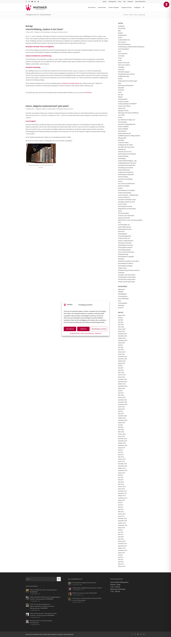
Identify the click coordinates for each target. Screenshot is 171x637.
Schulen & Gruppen (123, 101)
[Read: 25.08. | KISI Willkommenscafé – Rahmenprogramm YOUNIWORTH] (27, 591)
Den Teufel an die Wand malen (126, 183)
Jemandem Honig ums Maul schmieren (128, 270)
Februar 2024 (121, 375)
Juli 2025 (120, 345)
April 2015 (121, 562)
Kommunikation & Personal (125, 245)
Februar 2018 (121, 486)
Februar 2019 (121, 459)
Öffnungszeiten (112, 1)
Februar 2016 (121, 541)
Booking (120, 33)
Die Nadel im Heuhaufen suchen (127, 199)
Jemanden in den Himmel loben (126, 275)
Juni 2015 (120, 557)
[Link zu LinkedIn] (35, 1)
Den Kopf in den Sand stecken (126, 147)
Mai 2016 (120, 534)
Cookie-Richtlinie (75, 333)
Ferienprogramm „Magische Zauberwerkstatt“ (84, 582)
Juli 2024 (120, 365)
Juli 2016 (120, 530)
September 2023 (122, 386)
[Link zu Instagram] (29, 1)
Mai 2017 (120, 507)
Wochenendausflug (123, 213)
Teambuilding (121, 158)
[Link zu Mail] (38, 1)
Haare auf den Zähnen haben (126, 252)
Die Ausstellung (122, 122)
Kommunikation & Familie (125, 206)
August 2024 (121, 363)
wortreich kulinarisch (124, 197)
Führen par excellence (124, 65)
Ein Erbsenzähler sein (124, 225)
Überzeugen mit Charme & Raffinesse (128, 113)
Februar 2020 (121, 434)
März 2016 (121, 539)
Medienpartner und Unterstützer (127, 209)
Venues (120, 117)
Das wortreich (122, 42)
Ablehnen (83, 329)
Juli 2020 (120, 425)
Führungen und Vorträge (125, 243)
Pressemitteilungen (45, 32)
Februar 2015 (121, 566)
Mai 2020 (120, 427)
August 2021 (121, 409)
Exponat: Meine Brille (124, 170)
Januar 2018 (121, 489)
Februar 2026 (121, 329)
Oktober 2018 (122, 468)
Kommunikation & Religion (125, 266)
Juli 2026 (120, 318)
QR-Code (120, 95)
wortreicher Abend (123, 142)
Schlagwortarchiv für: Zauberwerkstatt (38, 15)
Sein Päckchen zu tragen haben (126, 279)
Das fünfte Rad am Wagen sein (126, 120)
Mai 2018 (120, 480)
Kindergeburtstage (123, 254)
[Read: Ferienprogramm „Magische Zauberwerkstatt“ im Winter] (70, 589)
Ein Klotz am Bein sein (124, 238)
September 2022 (122, 404)
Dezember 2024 (122, 356)
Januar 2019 (121, 461)
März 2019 (121, 457)
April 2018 (121, 482)
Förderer (120, 188)
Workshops (60, 32)
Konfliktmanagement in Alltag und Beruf (129, 136)
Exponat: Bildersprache (124, 227)
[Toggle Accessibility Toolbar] (166, 4)
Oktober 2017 (122, 495)
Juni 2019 (120, 452)
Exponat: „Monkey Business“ (126, 241)
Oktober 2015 (122, 548)
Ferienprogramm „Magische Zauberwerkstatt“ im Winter (87, 588)
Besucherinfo (121, 28)
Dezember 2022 (122, 400)
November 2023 (122, 381)
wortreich (65, 32)
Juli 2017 (120, 502)
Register (120, 97)
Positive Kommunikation (124, 193)
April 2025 (121, 349)
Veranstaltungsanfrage (124, 250)
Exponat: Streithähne (124, 186)
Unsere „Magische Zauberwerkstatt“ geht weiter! (47, 106)
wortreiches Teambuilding (125, 179)
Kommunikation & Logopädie (126, 256)
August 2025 (121, 343)
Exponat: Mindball (123, 129)
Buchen (120, 37)
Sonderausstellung (123, 156)
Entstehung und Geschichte (125, 168)
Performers (121, 90)
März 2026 (121, 327)
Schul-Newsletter (123, 99)
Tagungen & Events (123, 110)
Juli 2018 (120, 475)
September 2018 (122, 470)
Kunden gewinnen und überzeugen (127, 81)
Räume (120, 211)
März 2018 (121, 484)
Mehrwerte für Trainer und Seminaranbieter (130, 220)
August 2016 (121, 528)
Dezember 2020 (122, 416)
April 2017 (121, 509)
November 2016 (122, 521)
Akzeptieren (70, 329)
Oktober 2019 (122, 443)
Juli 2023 (120, 391)
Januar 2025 (121, 354)
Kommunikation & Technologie (126, 190)
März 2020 (121, 432)
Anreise (120, 181)
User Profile (121, 115)
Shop (119, 222)
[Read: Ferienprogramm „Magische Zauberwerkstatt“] (70, 583)
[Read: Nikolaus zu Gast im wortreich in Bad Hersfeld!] (70, 594)
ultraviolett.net (54, 634)
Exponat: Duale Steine (124, 218)
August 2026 (121, 315)
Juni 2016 (120, 532)
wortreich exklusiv (123, 177)
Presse (119, 1)
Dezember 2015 (122, 543)
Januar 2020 (121, 436)
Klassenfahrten (122, 131)
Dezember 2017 (122, 491)
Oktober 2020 (122, 418)
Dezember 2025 (122, 334)
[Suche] (143, 7)
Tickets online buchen (140, 1)
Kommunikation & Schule (125, 229)
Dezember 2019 (122, 438)
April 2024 (121, 370)
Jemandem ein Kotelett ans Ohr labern (128, 261)
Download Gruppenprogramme (126, 124)
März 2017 (121, 512)
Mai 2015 (120, 559)
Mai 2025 (120, 347)
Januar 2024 (121, 377)
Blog (124, 1)
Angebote (44, 109)
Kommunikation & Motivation (126, 174)
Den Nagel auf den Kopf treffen (126, 165)
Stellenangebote (122, 234)
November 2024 (122, 359)
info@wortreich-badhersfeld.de (70, 83)
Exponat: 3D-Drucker (124, 63)
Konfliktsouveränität (123, 76)
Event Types (121, 56)
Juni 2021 (120, 411)
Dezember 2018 (122, 464)
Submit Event (121, 108)
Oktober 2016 (122, 523)
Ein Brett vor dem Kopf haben (126, 215)
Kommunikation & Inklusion (125, 263)
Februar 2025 (121, 352)
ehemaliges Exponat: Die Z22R (126, 202)
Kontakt (105, 1)
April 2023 (121, 393)
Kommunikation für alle (124, 133)
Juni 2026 (120, 320)
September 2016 (122, 525)
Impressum (98, 333)
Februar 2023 (121, 397)
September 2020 (122, 420)
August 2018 (121, 473)
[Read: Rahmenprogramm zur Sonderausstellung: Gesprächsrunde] (27, 621)
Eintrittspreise (122, 149)
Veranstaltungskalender (124, 236)
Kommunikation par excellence (126, 74)
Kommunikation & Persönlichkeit (127, 154)
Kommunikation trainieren (125, 247)
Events (120, 58)
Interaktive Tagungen (124, 72)
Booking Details (122, 35)
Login (119, 83)
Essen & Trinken (122, 204)
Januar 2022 (121, 407)
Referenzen (121, 231)
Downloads (121, 272)
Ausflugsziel (121, 26)
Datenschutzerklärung (87, 333)
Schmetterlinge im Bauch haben (127, 277)
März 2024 (121, 372)
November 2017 (122, 493)
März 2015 (121, 564)
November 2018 (122, 466)
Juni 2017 (120, 505)
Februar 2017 (121, 514)
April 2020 (121, 429)
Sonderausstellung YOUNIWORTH (127, 104)
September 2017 (122, 498)
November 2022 (122, 402)
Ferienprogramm (122, 296)
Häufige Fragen (122, 268)
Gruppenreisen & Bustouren (125, 172)
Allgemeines (38, 32)
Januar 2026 (121, 331)
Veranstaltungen (53, 32)
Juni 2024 (120, 368)
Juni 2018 (120, 477)
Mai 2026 (120, 322)
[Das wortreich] (38, 7)
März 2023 (121, 395)
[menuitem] (105, 1)
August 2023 (121, 388)
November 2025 (122, 336)
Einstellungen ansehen (99, 329)
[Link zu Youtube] (32, 1)
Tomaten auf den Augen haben (126, 282)
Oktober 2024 (122, 361)
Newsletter (130, 1)
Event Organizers (122, 53)
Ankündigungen (122, 294)
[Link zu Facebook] (26, 1)
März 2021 (121, 413)
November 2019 (122, 441)
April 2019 (121, 454)
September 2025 (122, 340)
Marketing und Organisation (125, 85)
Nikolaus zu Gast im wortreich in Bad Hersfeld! (84, 593)
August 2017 (121, 500)
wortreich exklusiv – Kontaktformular (128, 195)
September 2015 (122, 550)
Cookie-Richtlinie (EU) (124, 40)
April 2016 (121, 537)
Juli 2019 (120, 450)
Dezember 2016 (122, 518)
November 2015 (122, 546)
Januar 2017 (121, 516)
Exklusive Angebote (123, 126)
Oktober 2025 (122, 338)
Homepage (121, 67)
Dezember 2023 (122, 379)
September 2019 (122, 445)
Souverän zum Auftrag (124, 106)
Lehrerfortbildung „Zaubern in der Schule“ (44, 29)
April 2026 (121, 324)
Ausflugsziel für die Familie (125, 145)
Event (119, 51)
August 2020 (121, 422)
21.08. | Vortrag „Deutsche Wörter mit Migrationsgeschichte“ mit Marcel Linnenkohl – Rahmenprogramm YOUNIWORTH (42, 606)
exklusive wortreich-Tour (125, 152)
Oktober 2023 (122, 384)
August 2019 (121, 448)
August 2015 (121, 553)
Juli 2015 (120, 555)
